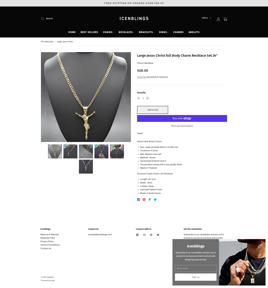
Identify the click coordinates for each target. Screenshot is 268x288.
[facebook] (137, 234)
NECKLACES (126, 32)
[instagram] (144, 234)
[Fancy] (149, 199)
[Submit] (63, 18)
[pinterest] (151, 234)
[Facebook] (138, 199)
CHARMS (178, 32)
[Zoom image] (86, 97)
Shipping (141, 77)
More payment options (182, 125)
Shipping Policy (47, 238)
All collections (47, 42)
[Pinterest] (144, 199)
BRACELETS (146, 32)
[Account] (218, 19)
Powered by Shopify (48, 280)
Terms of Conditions (50, 245)
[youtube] (157, 234)
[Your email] (196, 268)
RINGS (163, 32)
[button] (50, 97)
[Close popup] (262, 242)
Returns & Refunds (49, 234)
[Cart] (225, 19)
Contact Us (45, 248)
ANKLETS (194, 32)
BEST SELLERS (89, 32)
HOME (72, 32)
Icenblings (50, 277)
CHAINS (107, 32)
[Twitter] (155, 199)
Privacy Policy (47, 241)
